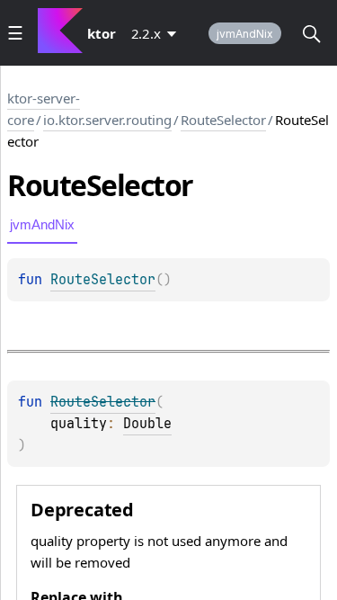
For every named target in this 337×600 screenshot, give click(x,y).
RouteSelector (223, 120)
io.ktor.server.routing (107, 120)
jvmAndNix (245, 33)
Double (147, 424)
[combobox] (157, 33)
